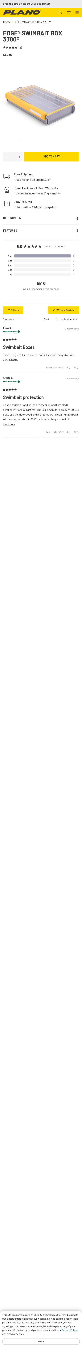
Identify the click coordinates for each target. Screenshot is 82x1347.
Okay (41, 1341)
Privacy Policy (69, 1330)
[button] (12, 47)
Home (7, 22)
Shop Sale (37, 3)
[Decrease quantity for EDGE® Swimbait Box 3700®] (6, 157)
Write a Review (67, 311)
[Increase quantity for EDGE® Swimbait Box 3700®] (19, 157)
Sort (47, 319)
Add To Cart (51, 156)
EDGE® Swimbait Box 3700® (33, 22)
